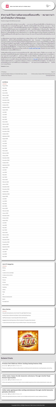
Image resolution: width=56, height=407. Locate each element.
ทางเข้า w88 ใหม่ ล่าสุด (34, 48)
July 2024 (4, 141)
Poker (3, 291)
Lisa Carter (17, 20)
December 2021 (5, 215)
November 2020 (5, 242)
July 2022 (4, 198)
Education (4, 277)
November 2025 (5, 102)
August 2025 (5, 109)
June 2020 (4, 254)
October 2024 (5, 133)
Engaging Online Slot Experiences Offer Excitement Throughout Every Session (18, 320)
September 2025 (5, 107)
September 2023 (5, 165)
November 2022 (5, 189)
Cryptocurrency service (7, 275)
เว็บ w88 (35, 59)
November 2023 (5, 160)
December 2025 (5, 100)
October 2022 (5, 191)
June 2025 (4, 114)
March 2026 (5, 92)
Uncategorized (5, 301)
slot (3, 294)
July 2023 (4, 169)
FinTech (4, 282)
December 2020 (5, 239)
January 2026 (5, 97)
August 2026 (5, 85)
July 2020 (4, 251)
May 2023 (4, 174)
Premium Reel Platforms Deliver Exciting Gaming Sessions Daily (22, 363)
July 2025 (4, 112)
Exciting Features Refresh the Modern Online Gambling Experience (16, 315)
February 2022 (5, 210)
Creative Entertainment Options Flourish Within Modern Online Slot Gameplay (19, 322)
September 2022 (5, 194)
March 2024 (5, 150)
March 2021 (5, 232)
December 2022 (5, 186)
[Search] (50, 6)
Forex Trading (5, 284)
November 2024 (5, 131)
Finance (4, 279)
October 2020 (5, 244)
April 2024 (4, 148)
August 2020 (5, 249)
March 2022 (5, 208)
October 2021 (5, 218)
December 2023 (5, 157)
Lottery (4, 289)
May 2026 (4, 88)
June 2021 (4, 225)
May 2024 (4, 145)
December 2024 (5, 129)
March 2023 (5, 179)
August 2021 (5, 220)
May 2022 (4, 203)
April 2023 (4, 177)
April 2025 (4, 119)
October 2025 (5, 105)
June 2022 (4, 201)
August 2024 (5, 138)
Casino (7, 66)
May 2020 (4, 256)
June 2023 (4, 172)
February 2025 (5, 124)
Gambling (4, 287)
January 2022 (5, 213)
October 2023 (5, 162)
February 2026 (5, 95)
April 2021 (4, 230)
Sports (3, 299)
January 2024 (5, 155)
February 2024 (5, 153)
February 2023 (5, 181)
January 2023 (5, 184)
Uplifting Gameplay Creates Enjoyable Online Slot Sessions (14, 317)
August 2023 (5, 167)
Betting (4, 267)
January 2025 (5, 126)
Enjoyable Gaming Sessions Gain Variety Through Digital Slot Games (16, 313)
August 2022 (5, 196)
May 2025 (4, 117)
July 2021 (4, 222)
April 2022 (4, 206)
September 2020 (5, 246)
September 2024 (5, 136)
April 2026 (4, 90)
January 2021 (5, 237)
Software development (7, 296)
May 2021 (4, 227)
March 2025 (5, 121)
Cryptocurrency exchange (7, 272)
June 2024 (4, 143)
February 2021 (5, 234)
